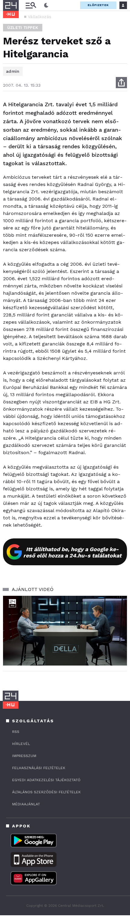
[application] (65, 631)
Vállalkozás (39, 16)
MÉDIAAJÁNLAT (26, 804)
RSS (15, 732)
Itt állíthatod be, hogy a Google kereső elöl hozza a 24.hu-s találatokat (72, 552)
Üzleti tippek (22, 27)
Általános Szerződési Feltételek (46, 792)
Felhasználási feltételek (38, 768)
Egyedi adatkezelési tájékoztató (46, 780)
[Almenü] (31, 5)
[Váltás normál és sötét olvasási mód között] (46, 5)
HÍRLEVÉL (21, 744)
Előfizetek (98, 5)
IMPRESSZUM (24, 756)
